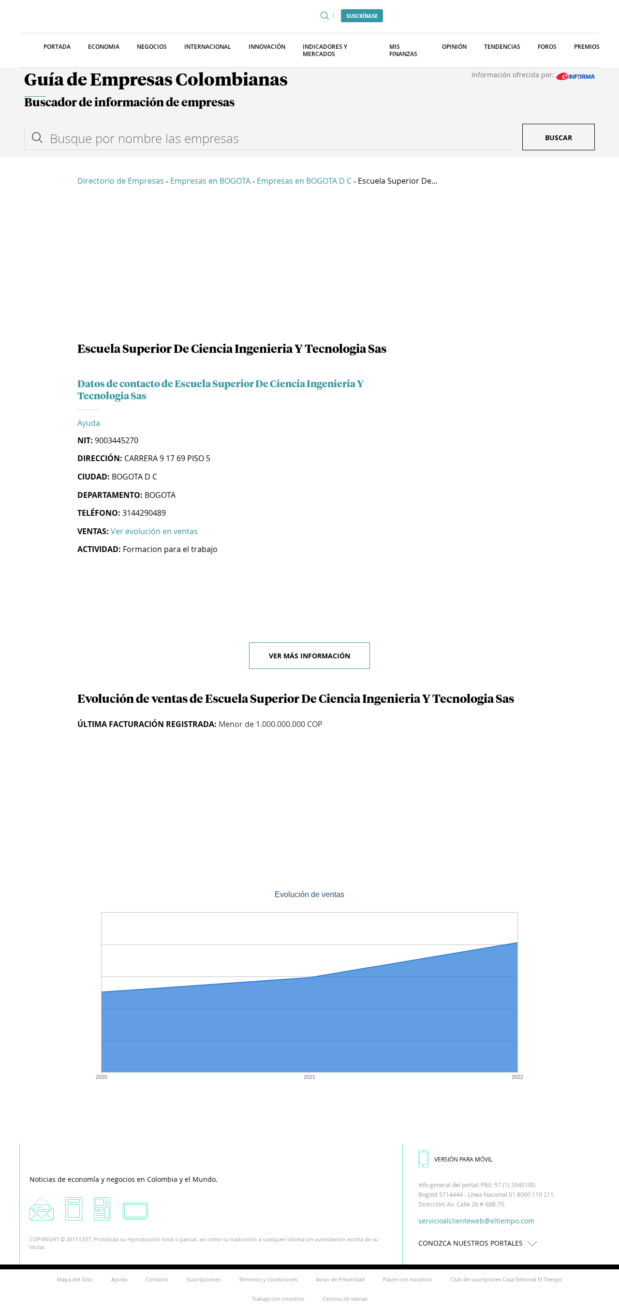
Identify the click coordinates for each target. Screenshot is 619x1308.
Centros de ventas (345, 1298)
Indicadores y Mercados (325, 50)
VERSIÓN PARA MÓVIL (463, 1159)
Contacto (157, 1279)
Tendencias (502, 47)
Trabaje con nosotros (278, 1298)
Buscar (558, 137)
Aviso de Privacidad (340, 1279)
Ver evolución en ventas (154, 531)
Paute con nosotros (407, 1279)
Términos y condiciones (268, 1279)
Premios (587, 47)
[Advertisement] (309, 266)
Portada (57, 47)
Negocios (152, 47)
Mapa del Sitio (75, 1279)
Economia (103, 47)
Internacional (207, 47)
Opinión (454, 47)
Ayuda (88, 423)
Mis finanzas (403, 50)
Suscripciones (204, 1279)
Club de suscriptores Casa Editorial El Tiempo (506, 1279)
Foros (547, 47)
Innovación (267, 47)
